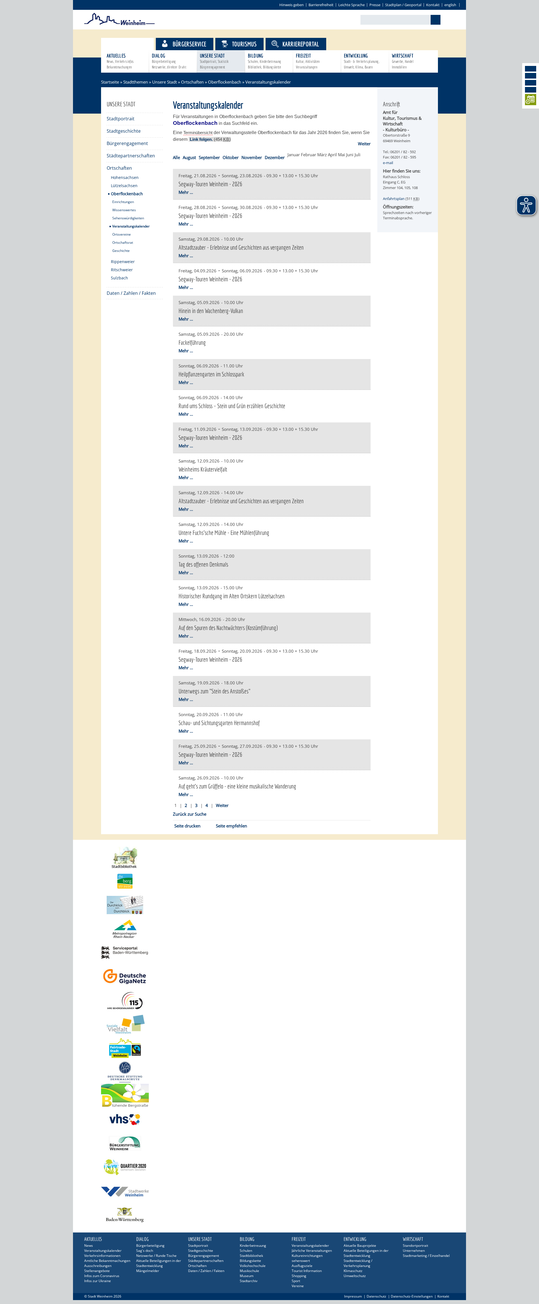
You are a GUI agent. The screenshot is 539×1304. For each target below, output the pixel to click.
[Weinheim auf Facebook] (530, 69)
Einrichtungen (123, 201)
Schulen (246, 1250)
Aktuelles (120, 61)
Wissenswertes (124, 210)
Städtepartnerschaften (131, 156)
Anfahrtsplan (394, 198)
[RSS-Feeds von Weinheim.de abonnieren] (530, 90)
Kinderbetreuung (253, 1245)
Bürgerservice (189, 43)
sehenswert (301, 1260)
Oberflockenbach (224, 82)
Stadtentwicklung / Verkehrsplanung (358, 1263)
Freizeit (308, 61)
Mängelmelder (147, 1270)
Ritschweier (122, 269)
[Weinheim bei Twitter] (530, 83)
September (209, 157)
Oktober (231, 157)
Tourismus (244, 43)
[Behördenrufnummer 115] (269, 1000)
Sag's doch (144, 1250)
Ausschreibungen (97, 1265)
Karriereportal (300, 43)
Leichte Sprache (351, 4)
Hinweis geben (291, 4)
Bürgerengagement (127, 143)
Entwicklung (361, 61)
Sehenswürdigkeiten (128, 218)
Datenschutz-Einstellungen (412, 1296)
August (189, 157)
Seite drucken (187, 826)
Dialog (169, 61)
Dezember (275, 157)
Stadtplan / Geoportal (403, 4)
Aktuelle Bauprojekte (360, 1245)
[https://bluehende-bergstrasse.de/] (269, 1096)
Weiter (364, 143)
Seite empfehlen (231, 826)
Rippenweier (123, 261)
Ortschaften (192, 82)
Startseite (110, 82)
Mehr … (186, 192)
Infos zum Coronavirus (101, 1275)
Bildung (264, 61)
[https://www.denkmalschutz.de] (269, 1072)
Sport (296, 1280)
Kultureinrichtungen (307, 1255)
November (251, 157)
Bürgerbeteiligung (150, 1245)
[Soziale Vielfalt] (269, 1024)
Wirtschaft (403, 61)
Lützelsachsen (124, 185)
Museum (246, 1275)
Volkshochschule (253, 1265)
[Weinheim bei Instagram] (530, 76)
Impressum (353, 1296)
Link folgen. (201, 139)
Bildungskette (250, 1260)
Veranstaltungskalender (131, 226)
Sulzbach (119, 277)
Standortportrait (415, 1245)
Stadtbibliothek (251, 1255)
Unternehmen (414, 1250)
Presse (374, 4)
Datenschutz (376, 1296)
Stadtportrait (120, 119)
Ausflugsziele (302, 1265)
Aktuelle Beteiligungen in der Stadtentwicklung (158, 1263)
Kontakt (433, 4)
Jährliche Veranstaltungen (312, 1250)
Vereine (298, 1286)
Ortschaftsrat (122, 242)
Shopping (299, 1275)
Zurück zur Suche (189, 814)
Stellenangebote (97, 1270)
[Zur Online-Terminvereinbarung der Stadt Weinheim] (530, 100)
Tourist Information (307, 1270)
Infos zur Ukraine (97, 1280)
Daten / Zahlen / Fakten (131, 293)
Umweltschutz (355, 1275)
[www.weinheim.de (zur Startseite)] (119, 24)
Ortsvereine (121, 234)
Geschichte (121, 250)
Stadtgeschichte (124, 131)
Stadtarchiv (248, 1280)
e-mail (388, 162)
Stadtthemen (132, 43)
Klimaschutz (353, 1270)
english (450, 4)
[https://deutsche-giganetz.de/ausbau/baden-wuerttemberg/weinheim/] (269, 976)
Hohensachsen (125, 177)
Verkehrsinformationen (102, 1255)
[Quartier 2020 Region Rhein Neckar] (269, 1167)
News (88, 1245)
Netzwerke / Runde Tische (156, 1255)
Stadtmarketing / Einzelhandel (426, 1255)
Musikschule (249, 1270)
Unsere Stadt (214, 61)
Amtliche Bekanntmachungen (107, 1260)
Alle (176, 157)
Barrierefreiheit (321, 4)
